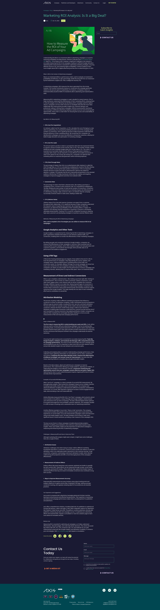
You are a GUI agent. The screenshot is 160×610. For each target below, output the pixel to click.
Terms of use (81, 602)
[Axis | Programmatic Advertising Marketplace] (50, 590)
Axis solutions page (62, 531)
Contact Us (96, 3)
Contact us (107, 37)
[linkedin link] (104, 590)
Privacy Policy (107, 568)
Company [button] (56, 3)
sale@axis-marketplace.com (109, 602)
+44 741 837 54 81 (112, 601)
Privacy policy (73, 602)
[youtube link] (109, 590)
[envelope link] (115, 590)
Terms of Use (90, 569)
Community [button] (88, 3)
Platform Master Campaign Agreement (81, 604)
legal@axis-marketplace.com (109, 604)
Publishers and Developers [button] (68, 3)
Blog (51, 10)
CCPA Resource (89, 602)
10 (51, 61)
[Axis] (47, 3)
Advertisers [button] (80, 3)
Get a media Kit (53, 568)
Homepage (46, 10)
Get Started (112, 3)
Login (104, 3)
